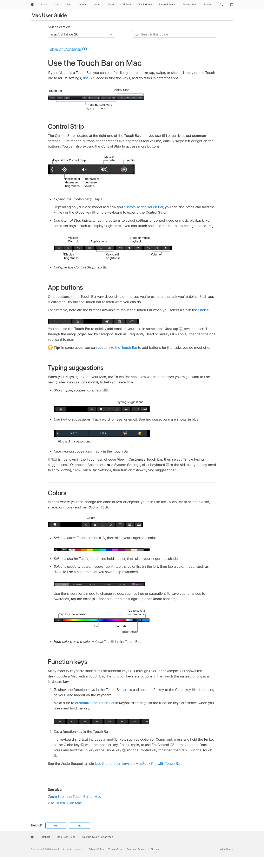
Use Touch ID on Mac (65, 803)
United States (226, 849)
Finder (203, 310)
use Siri (88, 78)
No (79, 825)
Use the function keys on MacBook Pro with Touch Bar (138, 763)
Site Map (155, 849)
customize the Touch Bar (143, 207)
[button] (221, 4)
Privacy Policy (96, 849)
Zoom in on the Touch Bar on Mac (74, 796)
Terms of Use (115, 849)
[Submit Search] (136, 34)
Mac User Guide (49, 15)
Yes (56, 825)
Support (45, 837)
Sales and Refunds (136, 849)
